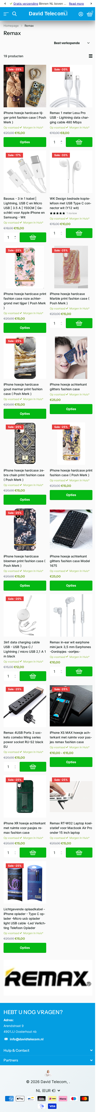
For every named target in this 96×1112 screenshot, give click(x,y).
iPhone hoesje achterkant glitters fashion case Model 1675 (70, 560)
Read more (76, 3)
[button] (62, 138)
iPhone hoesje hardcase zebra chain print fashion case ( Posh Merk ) (24, 475)
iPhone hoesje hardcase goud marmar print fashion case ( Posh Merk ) (23, 389)
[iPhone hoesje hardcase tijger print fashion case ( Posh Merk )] (25, 86)
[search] (14, 14)
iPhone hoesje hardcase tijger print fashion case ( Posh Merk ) (25, 117)
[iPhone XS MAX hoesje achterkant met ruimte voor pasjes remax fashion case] (71, 706)
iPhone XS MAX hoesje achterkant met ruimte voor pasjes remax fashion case (71, 737)
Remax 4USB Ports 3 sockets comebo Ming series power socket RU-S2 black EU (23, 739)
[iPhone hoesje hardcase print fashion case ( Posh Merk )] (71, 443)
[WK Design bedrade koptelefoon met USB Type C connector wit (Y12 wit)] (71, 171)
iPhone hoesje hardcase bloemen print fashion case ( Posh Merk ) (24, 560)
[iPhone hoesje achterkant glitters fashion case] (71, 357)
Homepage (11, 25)
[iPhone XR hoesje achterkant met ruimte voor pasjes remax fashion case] (25, 796)
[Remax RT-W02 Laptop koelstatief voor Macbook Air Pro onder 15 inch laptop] (71, 796)
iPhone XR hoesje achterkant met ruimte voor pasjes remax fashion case (25, 827)
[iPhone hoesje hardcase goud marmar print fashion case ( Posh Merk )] (25, 357)
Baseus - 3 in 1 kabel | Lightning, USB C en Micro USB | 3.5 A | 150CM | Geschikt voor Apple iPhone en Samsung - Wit (24, 208)
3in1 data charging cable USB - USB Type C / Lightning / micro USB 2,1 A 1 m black (25, 649)
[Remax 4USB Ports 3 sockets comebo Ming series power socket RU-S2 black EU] (25, 706)
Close (48, 1050)
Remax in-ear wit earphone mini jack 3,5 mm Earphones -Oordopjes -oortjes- (70, 646)
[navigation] (5, 3)
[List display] (90, 56)
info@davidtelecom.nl (27, 1039)
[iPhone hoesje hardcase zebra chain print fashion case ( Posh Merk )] (25, 443)
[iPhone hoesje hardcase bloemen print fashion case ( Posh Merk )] (25, 529)
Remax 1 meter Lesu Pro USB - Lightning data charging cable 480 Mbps (69, 117)
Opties (25, 142)
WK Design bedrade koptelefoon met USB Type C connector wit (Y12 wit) (70, 203)
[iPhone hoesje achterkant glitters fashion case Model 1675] (71, 529)
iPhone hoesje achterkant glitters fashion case (68, 386)
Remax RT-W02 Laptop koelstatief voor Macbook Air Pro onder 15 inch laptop (71, 827)
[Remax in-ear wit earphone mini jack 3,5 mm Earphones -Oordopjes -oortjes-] (71, 615)
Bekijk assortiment (6, 14)
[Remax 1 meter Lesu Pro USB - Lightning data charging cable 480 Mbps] (71, 86)
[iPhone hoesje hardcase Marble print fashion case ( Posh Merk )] (71, 267)
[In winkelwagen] (79, 142)
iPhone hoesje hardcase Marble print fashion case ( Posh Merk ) (69, 298)
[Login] (80, 14)
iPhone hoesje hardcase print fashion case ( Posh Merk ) (71, 472)
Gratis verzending (25, 3)
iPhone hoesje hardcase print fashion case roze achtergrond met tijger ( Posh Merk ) (25, 301)
